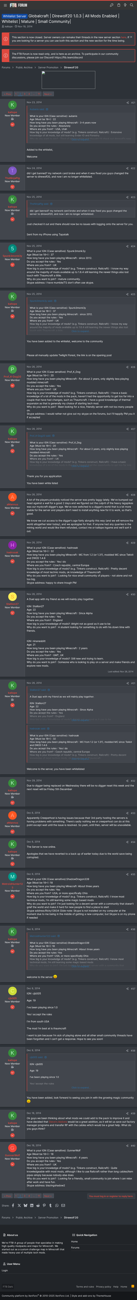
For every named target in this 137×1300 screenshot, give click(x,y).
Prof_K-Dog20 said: (40, 435)
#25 (133, 294)
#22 (133, 168)
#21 (133, 102)
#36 (133, 929)
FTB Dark (8, 1286)
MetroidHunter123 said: (43, 936)
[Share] (127, 102)
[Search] (131, 5)
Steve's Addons (58, 1121)
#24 (133, 246)
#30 (133, 594)
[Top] (129, 1286)
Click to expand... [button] (81, 139)
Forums (75, 1247)
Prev (8, 94)
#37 (133, 988)
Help (115, 1286)
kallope (9, 26)
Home (74, 1241)
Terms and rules (85, 1286)
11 (39, 93)
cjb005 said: (36, 1057)
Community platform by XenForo (36, 1295)
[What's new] (125, 5)
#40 (133, 1145)
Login (5, 1270)
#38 (133, 1050)
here (123, 37)
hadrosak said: (38, 728)
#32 (133, 780)
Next (47, 94)
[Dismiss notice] (130, 37)
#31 (133, 683)
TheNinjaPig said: (39, 203)
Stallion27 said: (38, 689)
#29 (133, 542)
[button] (5, 5)
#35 (133, 874)
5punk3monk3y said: (41, 300)
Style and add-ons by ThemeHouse (91, 1295)
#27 (133, 429)
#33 (133, 813)
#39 (133, 1113)
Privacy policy (103, 1286)
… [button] (34, 93)
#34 (133, 842)
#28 (133, 494)
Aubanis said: (37, 109)
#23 (133, 197)
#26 (133, 367)
